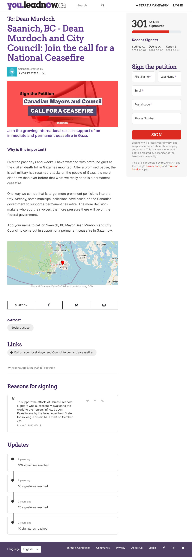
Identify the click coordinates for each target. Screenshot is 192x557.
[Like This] (87, 400)
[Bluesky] (183, 548)
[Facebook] (164, 548)
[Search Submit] (102, 5)
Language (13, 549)
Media (152, 547)
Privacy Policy (154, 165)
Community (103, 547)
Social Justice (20, 327)
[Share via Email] (104, 305)
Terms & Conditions (78, 547)
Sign (156, 134)
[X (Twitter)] (173, 548)
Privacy (120, 547)
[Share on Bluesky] (76, 305)
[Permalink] (102, 400)
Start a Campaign (154, 5)
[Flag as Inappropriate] (95, 400)
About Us (136, 547)
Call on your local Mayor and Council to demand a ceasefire (53, 352)
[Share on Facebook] (49, 305)
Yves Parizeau (29, 73)
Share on (21, 305)
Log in (178, 5)
